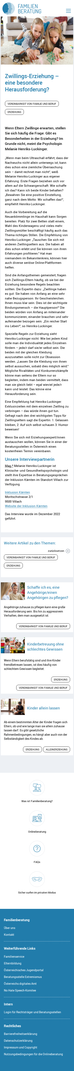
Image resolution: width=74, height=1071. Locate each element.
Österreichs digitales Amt (20, 984)
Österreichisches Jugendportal (24, 970)
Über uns (9, 928)
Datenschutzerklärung (18, 1041)
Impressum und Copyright (20, 1047)
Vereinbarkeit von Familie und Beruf (32, 103)
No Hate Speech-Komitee (20, 990)
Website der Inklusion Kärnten (26, 506)
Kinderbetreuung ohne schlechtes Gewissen (45, 647)
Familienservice (14, 956)
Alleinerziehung (56, 749)
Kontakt (9, 935)
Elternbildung (12, 963)
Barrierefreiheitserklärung (20, 1034)
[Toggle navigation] (68, 11)
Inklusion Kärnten (17, 492)
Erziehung (14, 112)
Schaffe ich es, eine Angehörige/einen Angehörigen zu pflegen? (47, 592)
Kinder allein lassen (43, 708)
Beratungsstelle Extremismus (23, 977)
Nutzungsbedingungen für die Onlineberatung (33, 1054)
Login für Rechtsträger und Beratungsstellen (32, 1012)
